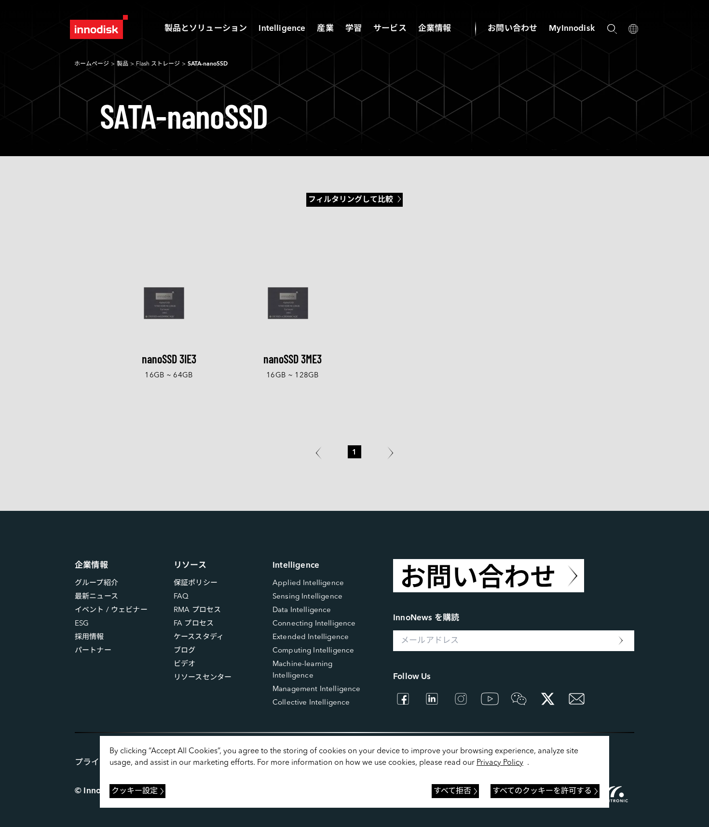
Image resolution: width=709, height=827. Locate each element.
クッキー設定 (134, 791)
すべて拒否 (452, 791)
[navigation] (282, 29)
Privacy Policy (500, 763)
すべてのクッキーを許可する (542, 791)
